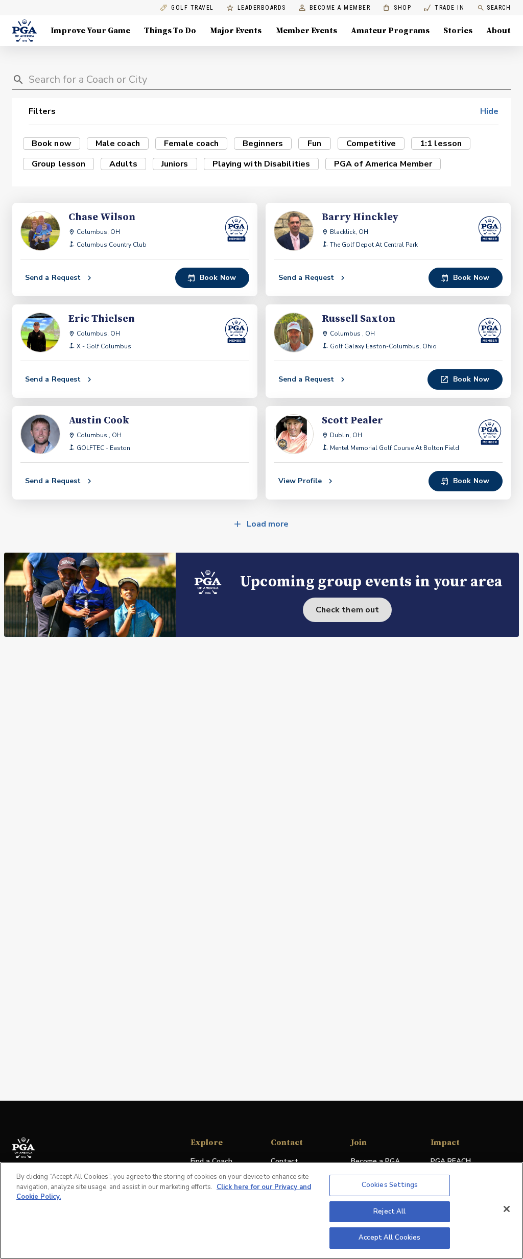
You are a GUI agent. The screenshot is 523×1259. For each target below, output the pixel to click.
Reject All (389, 1211)
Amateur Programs (390, 31)
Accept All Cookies (389, 1237)
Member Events (306, 31)
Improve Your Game (90, 31)
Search (499, 7)
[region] (261, 1210)
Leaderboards (261, 8)
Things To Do (170, 31)
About (498, 31)
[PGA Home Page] (24, 30)
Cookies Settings (390, 1185)
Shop (397, 8)
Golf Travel (192, 8)
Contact (284, 1161)
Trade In (444, 8)
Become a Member (340, 8)
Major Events (236, 31)
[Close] (506, 1209)
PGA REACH (451, 1161)
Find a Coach (211, 1161)
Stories (457, 31)
